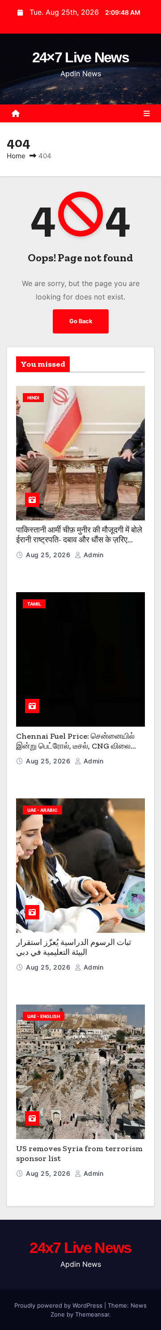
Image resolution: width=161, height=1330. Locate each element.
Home (16, 156)
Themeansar (92, 1314)
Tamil (34, 604)
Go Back (80, 321)
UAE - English (43, 1016)
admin (92, 555)
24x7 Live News (80, 1247)
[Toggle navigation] (146, 113)
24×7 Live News (80, 57)
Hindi (33, 397)
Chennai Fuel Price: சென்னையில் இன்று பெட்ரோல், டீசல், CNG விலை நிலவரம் (75, 746)
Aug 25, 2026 (49, 555)
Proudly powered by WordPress (59, 1305)
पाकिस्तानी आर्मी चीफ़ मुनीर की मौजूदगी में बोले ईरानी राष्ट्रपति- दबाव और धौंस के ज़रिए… (79, 535)
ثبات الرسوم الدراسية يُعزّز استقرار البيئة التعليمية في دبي (73, 947)
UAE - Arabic (42, 810)
